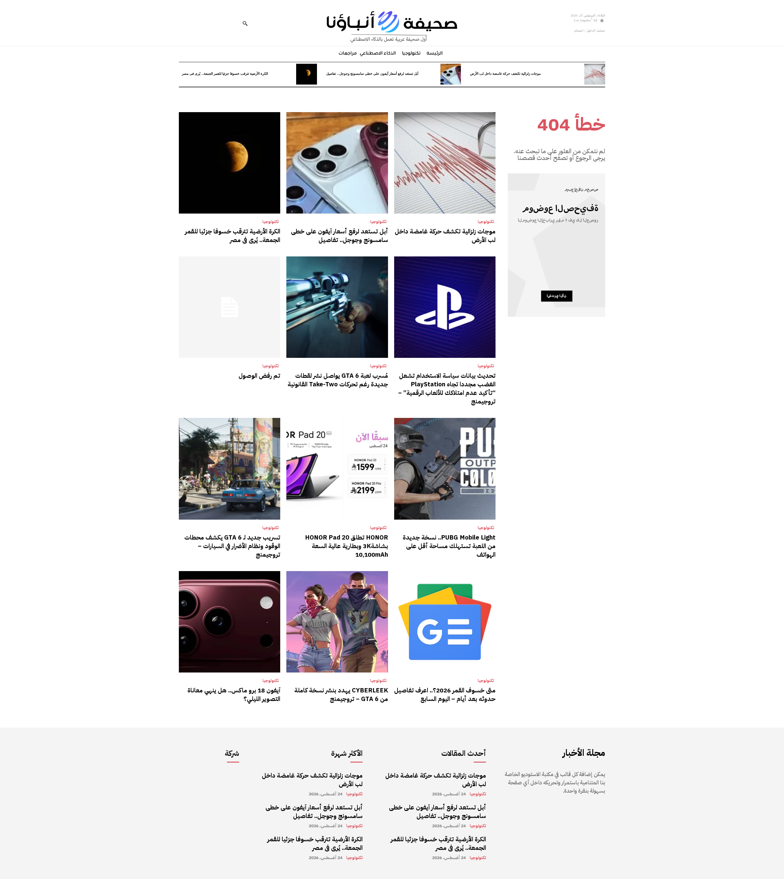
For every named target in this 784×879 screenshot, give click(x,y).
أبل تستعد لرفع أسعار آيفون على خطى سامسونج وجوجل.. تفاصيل (372, 73)
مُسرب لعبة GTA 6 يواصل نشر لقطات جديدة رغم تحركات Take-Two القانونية (338, 380)
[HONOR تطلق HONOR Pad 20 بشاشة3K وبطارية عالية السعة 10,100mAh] (337, 468)
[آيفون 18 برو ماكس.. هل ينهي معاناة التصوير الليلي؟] (229, 622)
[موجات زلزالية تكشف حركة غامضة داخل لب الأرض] (594, 74)
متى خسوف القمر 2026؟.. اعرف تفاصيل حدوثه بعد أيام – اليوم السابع (445, 694)
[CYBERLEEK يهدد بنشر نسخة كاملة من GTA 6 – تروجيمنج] (337, 622)
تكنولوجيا (486, 222)
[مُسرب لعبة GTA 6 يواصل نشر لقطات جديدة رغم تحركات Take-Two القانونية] (337, 307)
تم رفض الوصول (259, 375)
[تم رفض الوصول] (229, 307)
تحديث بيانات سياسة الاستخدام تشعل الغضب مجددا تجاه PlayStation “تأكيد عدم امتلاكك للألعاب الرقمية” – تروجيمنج (447, 388)
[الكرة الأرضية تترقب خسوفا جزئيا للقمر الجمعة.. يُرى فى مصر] (306, 74)
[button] (245, 23)
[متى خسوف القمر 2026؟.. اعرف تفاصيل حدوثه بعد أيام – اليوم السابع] (445, 622)
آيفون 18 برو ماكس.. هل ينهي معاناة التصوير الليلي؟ (233, 694)
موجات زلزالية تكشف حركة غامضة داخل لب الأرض (505, 73)
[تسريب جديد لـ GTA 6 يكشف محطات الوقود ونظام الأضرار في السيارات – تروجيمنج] (229, 468)
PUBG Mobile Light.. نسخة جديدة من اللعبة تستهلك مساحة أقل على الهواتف (449, 546)
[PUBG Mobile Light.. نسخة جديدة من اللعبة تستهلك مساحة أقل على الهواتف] (445, 468)
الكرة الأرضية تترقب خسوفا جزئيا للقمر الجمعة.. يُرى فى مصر (225, 73)
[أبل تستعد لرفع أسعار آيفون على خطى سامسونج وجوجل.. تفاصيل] (450, 74)
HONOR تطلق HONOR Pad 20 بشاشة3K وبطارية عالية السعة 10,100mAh (346, 546)
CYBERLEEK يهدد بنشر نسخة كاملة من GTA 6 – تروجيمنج (341, 694)
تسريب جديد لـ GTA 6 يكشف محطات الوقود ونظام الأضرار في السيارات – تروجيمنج (232, 546)
